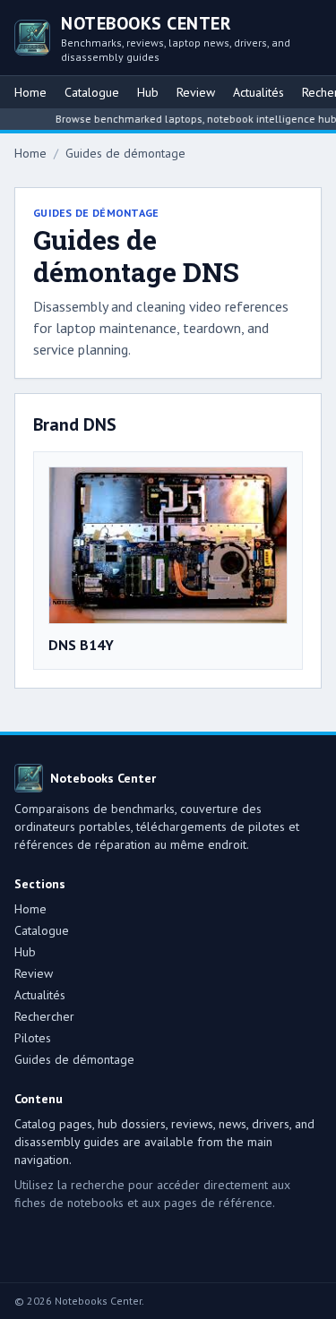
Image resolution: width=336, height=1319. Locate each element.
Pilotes (32, 1038)
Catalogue (92, 92)
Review (196, 92)
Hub (148, 92)
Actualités (258, 92)
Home (30, 92)
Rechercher (44, 1016)
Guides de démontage (125, 153)
